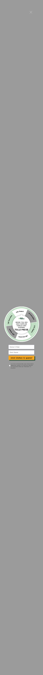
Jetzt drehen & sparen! (21, 358)
